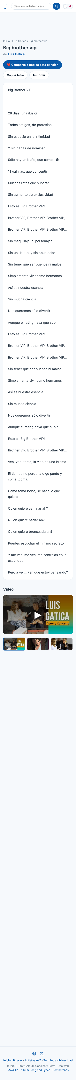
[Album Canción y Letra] (6, 6)
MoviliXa (13, 1070)
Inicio (6, 41)
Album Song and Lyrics (35, 1070)
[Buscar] (56, 6)
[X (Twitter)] (42, 1054)
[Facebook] (34, 1054)
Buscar (17, 1060)
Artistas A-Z (33, 1060)
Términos (49, 1060)
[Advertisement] (38, 25)
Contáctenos (60, 1070)
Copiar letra (15, 75)
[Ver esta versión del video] (14, 644)
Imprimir (39, 75)
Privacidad (65, 1060)
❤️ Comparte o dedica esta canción (32, 65)
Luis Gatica (19, 41)
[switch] (68, 6)
